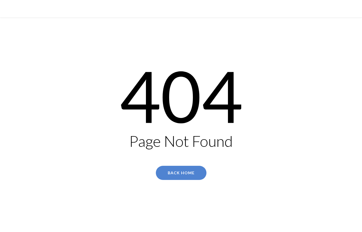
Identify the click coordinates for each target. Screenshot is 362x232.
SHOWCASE (149, 8)
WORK (171, 8)
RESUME (191, 8)
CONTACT (214, 8)
